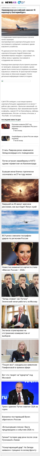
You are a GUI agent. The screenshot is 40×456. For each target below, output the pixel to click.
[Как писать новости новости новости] (11, 2)
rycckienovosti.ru (21, 7)
